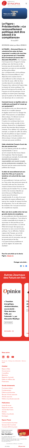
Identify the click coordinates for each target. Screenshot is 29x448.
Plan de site (4, 361)
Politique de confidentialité (14, 361)
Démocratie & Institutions (9, 15)
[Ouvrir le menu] (26, 3)
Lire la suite (7, 331)
